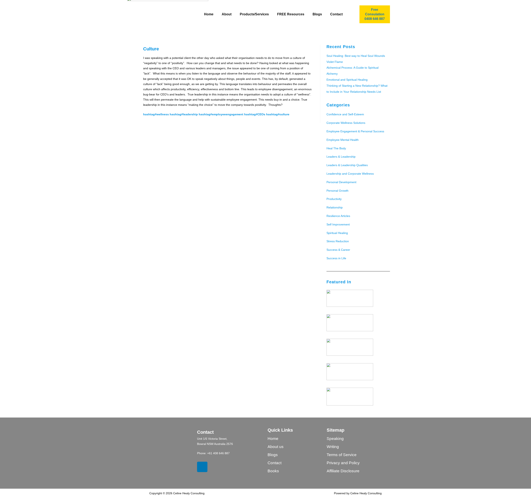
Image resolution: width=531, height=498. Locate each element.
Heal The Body (336, 148)
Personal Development (341, 182)
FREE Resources (290, 14)
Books (273, 471)
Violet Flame (334, 61)
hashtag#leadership (184, 114)
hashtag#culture (277, 114)
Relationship (334, 207)
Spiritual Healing (337, 233)
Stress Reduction (337, 241)
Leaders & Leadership (341, 156)
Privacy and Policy (343, 463)
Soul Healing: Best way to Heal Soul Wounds (355, 55)
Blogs (317, 14)
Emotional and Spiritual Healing (347, 79)
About (226, 14)
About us (276, 446)
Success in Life (336, 258)
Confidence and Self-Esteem (345, 114)
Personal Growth (337, 190)
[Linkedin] (202, 467)
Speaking (335, 438)
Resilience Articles (338, 216)
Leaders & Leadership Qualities (347, 165)
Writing (333, 446)
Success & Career (338, 249)
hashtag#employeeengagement (221, 114)
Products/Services (254, 14)
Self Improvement (338, 224)
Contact (336, 14)
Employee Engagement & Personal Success (355, 131)
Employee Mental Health (342, 139)
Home (208, 14)
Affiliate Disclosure (343, 471)
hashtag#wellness (156, 114)
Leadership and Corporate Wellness (350, 173)
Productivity (334, 199)
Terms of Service (342, 455)
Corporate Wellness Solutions (345, 122)
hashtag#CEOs (254, 114)
